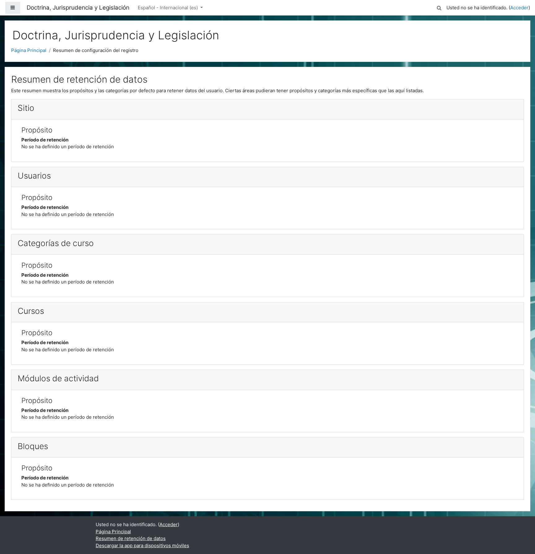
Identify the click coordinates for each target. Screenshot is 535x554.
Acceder (519, 8)
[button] (439, 7)
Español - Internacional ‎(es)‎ (168, 8)
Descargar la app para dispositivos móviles (142, 545)
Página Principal (28, 50)
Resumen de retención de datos (131, 538)
